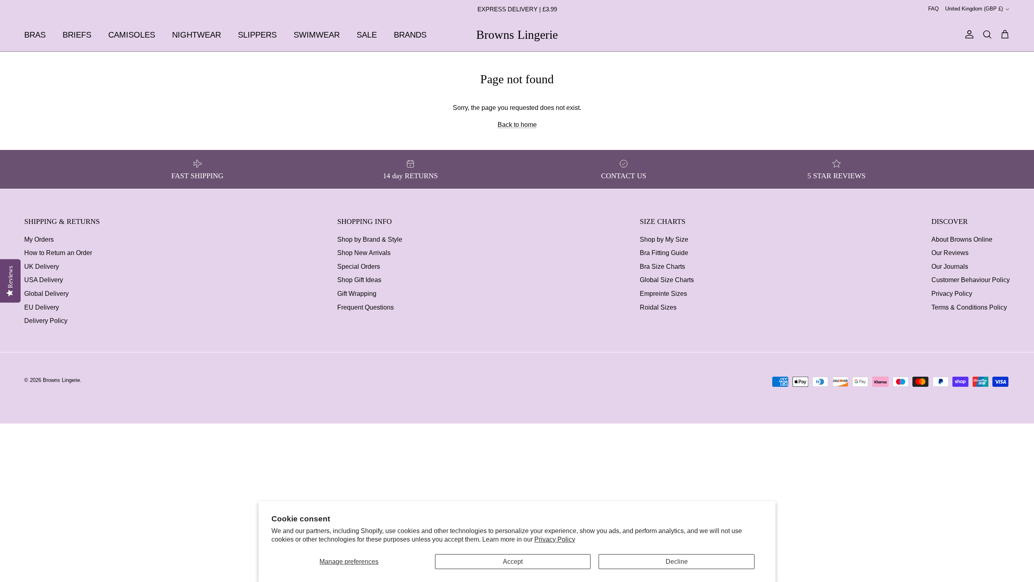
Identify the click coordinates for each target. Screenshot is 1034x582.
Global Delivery (46, 293)
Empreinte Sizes (663, 293)
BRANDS (410, 34)
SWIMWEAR (317, 34)
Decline (677, 561)
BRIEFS (77, 34)
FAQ (933, 9)
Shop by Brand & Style (369, 239)
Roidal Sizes (658, 307)
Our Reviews (950, 252)
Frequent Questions (365, 307)
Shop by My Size (664, 239)
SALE (367, 34)
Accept (513, 561)
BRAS (35, 34)
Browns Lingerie (61, 380)
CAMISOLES (131, 34)
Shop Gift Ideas (359, 279)
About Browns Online (961, 239)
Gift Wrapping (356, 293)
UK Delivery (41, 266)
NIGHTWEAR (196, 34)
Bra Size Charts (662, 266)
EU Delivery (41, 307)
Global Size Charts (667, 279)
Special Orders (358, 266)
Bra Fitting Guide (664, 252)
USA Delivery (43, 279)
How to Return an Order (58, 252)
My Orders (39, 239)
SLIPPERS (257, 34)
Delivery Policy (45, 320)
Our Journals (949, 266)
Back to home (517, 124)
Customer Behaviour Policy (970, 279)
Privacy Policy (554, 539)
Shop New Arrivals (364, 252)
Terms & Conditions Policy (969, 307)
